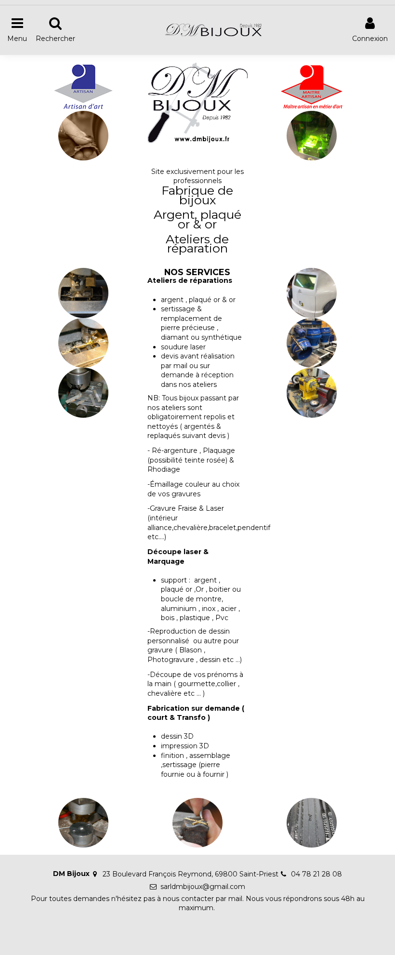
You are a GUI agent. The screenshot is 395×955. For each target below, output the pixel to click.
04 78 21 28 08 (316, 874)
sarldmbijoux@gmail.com (202, 886)
